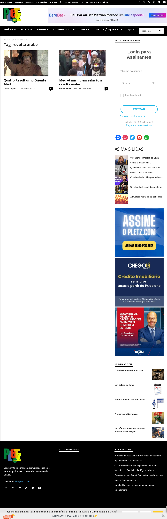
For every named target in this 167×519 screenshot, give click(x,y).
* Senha (125, 83)
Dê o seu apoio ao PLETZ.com (73, 2)
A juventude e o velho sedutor (128, 460)
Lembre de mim (134, 95)
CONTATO (29, 2)
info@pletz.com (22, 481)
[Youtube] (164, 2)
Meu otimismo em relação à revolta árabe (80, 82)
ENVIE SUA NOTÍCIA (99, 2)
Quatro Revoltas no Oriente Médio (25, 82)
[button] (83, 515)
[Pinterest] (149, 2)
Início (6, 39)
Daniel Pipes (10, 88)
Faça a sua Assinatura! (139, 125)
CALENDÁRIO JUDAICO (46, 2)
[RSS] (154, 2)
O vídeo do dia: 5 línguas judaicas (146, 177)
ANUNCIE (19, 2)
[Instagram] (144, 2)
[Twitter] (159, 2)
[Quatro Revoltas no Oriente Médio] (28, 63)
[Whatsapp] (146, 137)
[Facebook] (139, 2)
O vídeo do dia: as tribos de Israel (146, 187)
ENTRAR (139, 109)
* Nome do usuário (131, 71)
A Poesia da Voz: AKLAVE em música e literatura (137, 455)
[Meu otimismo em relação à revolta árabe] (83, 63)
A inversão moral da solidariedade (146, 197)
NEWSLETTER (6, 2)
